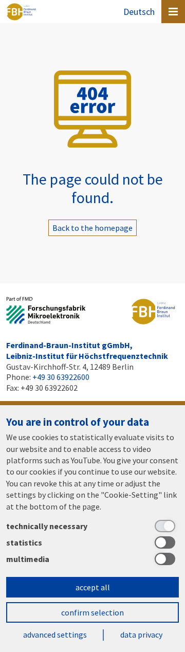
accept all (93, 587)
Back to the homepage (92, 228)
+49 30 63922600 (60, 377)
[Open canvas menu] (173, 11)
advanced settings (55, 634)
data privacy (141, 634)
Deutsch (139, 11)
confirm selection (92, 612)
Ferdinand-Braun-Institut (21, 12)
